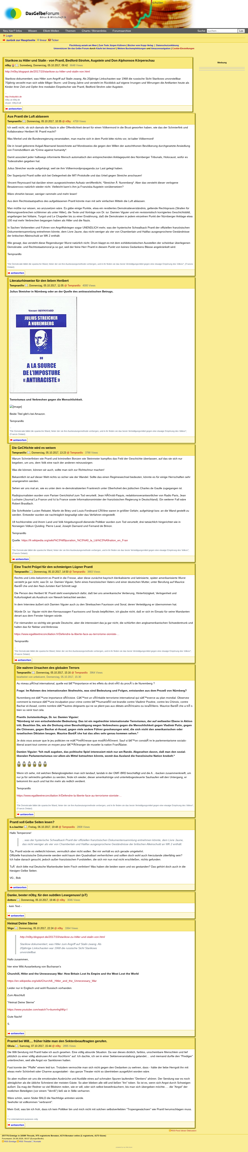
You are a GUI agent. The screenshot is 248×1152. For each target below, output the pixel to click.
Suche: (201, 30)
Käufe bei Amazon (105, 48)
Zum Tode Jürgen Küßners (112, 45)
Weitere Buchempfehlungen (131, 48)
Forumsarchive (122, 30)
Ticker (55, 40)
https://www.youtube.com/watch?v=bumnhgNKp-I (37, 1009)
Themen (70, 30)
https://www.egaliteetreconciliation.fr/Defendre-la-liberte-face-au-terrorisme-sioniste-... (66, 634)
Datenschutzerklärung (167, 45)
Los (241, 30)
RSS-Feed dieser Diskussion (183, 1131)
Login (9, 35)
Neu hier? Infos (12, 30)
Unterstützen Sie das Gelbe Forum (71, 48)
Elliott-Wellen (51, 30)
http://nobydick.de (13, 96)
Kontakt (37, 1141)
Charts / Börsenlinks (94, 30)
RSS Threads (25, 1141)
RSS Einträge (10, 1141)
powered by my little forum (124, 1147)
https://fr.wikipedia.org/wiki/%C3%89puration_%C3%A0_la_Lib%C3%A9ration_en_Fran (75, 540)
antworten (15, 108)
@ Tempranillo (72, 285)
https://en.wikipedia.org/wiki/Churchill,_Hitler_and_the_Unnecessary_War (52, 980)
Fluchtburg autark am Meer (83, 45)
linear (43, 40)
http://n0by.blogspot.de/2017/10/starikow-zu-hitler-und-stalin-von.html (47, 71)
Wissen (32, 30)
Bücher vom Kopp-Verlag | (142, 45)
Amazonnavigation (160, 48)
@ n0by (66, 121)
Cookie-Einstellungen (183, 48)
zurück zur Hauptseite (20, 40)
